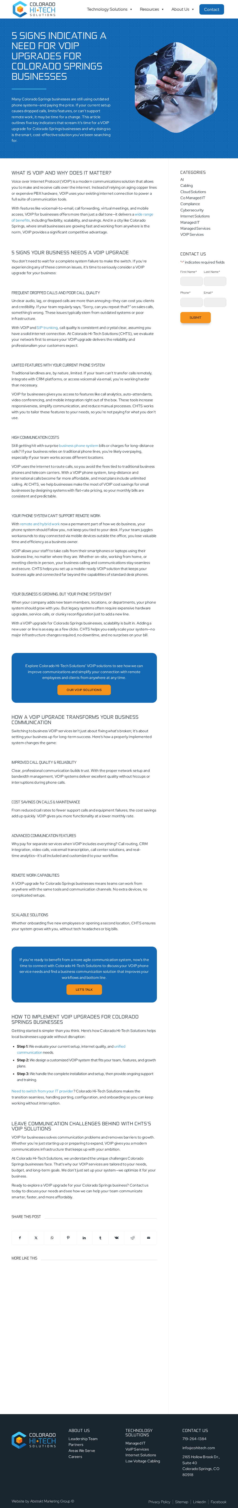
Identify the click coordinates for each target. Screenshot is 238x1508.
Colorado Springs (47, 128)
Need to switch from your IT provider (42, 1091)
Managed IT (190, 222)
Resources (149, 9)
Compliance (190, 203)
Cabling (186, 185)
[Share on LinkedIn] (84, 1237)
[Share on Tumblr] (100, 1237)
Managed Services (195, 228)
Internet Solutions (195, 216)
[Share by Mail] (148, 1237)
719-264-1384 (194, 1438)
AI (182, 179)
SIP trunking (47, 327)
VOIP (104, 122)
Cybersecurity (192, 210)
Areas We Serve (82, 1450)
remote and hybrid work (39, 524)
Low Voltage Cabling (143, 1461)
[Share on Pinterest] (68, 1237)
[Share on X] (36, 1237)
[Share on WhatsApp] (52, 1237)
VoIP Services (137, 1449)
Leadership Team (83, 1438)
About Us (180, 9)
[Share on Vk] (116, 1237)
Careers (75, 1456)
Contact (211, 9)
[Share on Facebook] (20, 1237)
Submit (196, 317)
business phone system (78, 445)
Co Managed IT (192, 197)
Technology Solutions (107, 9)
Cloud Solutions (193, 191)
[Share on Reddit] (132, 1237)
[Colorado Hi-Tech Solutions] (34, 9)
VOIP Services (192, 234)
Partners (76, 1444)
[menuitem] (159, 1502)
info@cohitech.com (198, 1447)
